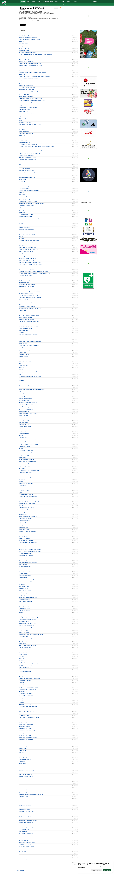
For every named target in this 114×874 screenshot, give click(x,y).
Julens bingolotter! (22, 310)
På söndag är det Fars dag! (24, 354)
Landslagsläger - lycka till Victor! (25, 680)
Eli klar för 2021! (22, 752)
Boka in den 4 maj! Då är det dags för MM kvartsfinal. (29, 617)
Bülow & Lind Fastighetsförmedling (26, 196)
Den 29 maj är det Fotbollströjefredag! (26, 48)
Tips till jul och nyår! (22, 332)
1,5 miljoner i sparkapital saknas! (25, 662)
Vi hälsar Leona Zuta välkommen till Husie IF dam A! (29, 501)
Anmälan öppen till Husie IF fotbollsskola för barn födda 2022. (31, 57)
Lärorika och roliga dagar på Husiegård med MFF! (28, 619)
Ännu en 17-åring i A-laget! (24, 632)
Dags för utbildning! (23, 343)
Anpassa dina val (81, 870)
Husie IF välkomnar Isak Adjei (24, 726)
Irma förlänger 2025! (23, 140)
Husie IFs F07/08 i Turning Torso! (25, 805)
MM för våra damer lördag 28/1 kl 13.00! (26, 474)
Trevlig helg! (21, 210)
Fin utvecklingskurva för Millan (25, 647)
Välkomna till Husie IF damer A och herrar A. (27, 499)
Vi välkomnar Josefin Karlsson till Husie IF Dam (28, 709)
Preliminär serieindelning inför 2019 (25, 824)
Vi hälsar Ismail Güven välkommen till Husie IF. (27, 284)
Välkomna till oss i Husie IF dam (25, 674)
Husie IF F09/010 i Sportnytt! (24, 789)
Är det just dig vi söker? (23, 67)
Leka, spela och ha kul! (23, 573)
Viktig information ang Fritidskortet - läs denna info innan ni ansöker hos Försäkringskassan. (36, 92)
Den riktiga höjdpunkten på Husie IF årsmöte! (27, 623)
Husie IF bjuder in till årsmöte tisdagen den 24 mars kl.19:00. (30, 65)
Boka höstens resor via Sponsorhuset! (26, 170)
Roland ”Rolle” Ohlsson (23, 129)
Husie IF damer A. (22, 312)
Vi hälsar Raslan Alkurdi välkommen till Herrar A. (28, 496)
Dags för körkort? (22, 457)
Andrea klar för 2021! (23, 748)
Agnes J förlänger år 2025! (24, 137)
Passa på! (21, 236)
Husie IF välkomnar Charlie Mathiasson (26, 733)
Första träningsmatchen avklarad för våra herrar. (28, 476)
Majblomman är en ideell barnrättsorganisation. (28, 107)
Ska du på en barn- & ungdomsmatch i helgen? (28, 52)
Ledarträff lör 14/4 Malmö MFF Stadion (26, 846)
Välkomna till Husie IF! (23, 437)
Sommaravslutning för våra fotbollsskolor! (27, 177)
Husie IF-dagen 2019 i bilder (24, 809)
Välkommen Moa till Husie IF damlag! (26, 133)
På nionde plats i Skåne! (23, 81)
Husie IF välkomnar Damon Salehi (25, 735)
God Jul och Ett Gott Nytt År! (24, 142)
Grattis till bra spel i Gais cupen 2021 (26, 685)
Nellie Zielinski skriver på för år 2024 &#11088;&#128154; (30, 308)
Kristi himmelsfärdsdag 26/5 (24, 599)
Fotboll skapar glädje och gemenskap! (26, 205)
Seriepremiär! (21, 221)
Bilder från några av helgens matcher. (26, 695)
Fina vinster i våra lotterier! (24, 536)
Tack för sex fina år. (22, 719)
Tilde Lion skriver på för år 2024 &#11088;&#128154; (29, 315)
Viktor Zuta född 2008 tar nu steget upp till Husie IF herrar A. (30, 264)
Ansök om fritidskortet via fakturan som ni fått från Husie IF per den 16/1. (33, 72)
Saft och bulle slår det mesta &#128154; (26, 319)
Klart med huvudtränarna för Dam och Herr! (27, 770)
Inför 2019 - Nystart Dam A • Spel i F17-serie (27, 827)
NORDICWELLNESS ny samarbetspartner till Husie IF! (29, 418)
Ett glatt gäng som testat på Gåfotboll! (26, 693)
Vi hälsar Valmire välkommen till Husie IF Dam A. (28, 593)
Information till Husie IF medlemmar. (26, 639)
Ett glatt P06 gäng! (22, 838)
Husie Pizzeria (21, 192)
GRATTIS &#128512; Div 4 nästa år (25, 774)
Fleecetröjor (21, 702)
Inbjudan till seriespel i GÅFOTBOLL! (31, 8)
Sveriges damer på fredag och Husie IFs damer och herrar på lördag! (32, 389)
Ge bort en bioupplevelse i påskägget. (26, 229)
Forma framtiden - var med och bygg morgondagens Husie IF (30, 91)
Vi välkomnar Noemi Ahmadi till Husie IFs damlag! (28, 720)
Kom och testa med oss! (23, 111)
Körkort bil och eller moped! (24, 446)
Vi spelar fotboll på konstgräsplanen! (26, 96)
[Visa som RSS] (60, 8)
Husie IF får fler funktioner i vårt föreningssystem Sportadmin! (30, 665)
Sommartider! (21, 41)
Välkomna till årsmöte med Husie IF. (26, 450)
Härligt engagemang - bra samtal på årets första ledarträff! (30, 262)
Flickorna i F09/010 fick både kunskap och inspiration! (29, 678)
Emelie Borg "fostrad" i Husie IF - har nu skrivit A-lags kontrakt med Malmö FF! (33, 271)
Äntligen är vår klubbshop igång (25, 704)
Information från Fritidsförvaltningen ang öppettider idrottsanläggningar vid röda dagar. (35, 54)
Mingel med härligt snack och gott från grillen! (27, 522)
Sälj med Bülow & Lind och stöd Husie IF (26, 459)
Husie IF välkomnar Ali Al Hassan (25, 728)
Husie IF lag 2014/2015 (23, 415)
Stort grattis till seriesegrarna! (24, 396)
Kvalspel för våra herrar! (23, 365)
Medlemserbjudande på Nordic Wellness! (27, 306)
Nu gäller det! (21, 367)
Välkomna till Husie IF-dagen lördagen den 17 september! (30, 549)
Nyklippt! (20, 615)
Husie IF (23, 1)
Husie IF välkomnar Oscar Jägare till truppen (27, 732)
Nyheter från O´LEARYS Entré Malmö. (26, 46)
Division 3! (21, 481)
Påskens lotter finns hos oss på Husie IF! (26, 127)
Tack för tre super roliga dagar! (25, 227)
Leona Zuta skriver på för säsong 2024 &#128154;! (28, 295)
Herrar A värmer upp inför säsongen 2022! (27, 627)
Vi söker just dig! (22, 245)
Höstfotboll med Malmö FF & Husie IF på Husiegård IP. (29, 33)
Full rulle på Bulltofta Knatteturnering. (26, 814)
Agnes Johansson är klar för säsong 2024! (27, 242)
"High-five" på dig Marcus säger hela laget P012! (28, 402)
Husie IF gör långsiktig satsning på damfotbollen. (28, 509)
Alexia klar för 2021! (23, 765)
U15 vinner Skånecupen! (23, 859)
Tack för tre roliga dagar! (23, 356)
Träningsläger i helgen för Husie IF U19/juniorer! (28, 201)
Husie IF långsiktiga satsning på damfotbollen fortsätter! (30, 341)
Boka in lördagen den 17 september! (26, 540)
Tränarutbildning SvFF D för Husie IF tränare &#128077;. (29, 240)
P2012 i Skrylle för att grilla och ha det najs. (27, 87)
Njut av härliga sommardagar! (24, 393)
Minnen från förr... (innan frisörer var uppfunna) (28, 820)
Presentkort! (21, 266)
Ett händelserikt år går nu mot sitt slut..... (26, 494)
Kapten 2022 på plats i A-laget (24, 649)
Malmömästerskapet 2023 (24, 490)
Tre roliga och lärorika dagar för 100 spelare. (27, 689)
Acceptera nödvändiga (96, 870)
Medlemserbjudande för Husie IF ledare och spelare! (29, 371)
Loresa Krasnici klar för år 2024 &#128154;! (27, 289)
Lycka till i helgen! (22, 431)
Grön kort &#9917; (22, 851)
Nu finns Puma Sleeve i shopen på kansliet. (27, 523)
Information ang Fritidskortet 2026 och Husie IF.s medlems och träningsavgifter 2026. (35, 76)
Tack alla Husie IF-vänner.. (24, 697)
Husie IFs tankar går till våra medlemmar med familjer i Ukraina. (31, 634)
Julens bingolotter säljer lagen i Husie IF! (26, 155)
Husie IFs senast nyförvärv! (24, 722)
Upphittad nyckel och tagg (24, 50)
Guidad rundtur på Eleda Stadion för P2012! (27, 183)
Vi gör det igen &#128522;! (24, 400)
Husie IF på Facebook (23, 860)
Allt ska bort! (21, 743)
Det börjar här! (21, 83)
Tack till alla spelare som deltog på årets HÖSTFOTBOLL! (30, 153)
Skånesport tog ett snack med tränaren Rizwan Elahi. (29, 477)
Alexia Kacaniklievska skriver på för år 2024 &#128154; (29, 302)
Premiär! (20, 120)
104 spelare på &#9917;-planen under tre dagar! (28, 512)
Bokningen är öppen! (23, 238)
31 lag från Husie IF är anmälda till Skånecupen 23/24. (29, 321)
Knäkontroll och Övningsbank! (24, 59)
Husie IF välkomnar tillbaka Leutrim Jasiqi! (27, 730)
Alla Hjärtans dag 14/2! (23, 256)
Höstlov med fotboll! (23, 691)
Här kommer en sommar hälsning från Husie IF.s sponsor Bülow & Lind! (32, 102)
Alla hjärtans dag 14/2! (23, 464)
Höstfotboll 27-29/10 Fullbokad (25, 94)
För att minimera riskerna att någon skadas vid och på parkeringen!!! (32, 103)
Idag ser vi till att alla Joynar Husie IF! (26, 214)
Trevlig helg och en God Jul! (24, 80)
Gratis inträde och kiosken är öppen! (26, 361)
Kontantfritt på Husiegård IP (24, 610)
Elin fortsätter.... (22, 660)
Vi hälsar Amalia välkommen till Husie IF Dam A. (28, 597)
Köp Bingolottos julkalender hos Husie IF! (27, 89)
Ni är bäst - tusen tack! (23, 336)
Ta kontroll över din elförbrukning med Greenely (28, 452)
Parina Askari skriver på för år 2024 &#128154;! (28, 288)
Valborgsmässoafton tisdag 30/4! (25, 208)
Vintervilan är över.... (22, 485)
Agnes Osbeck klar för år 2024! (25, 254)
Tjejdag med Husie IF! (23, 577)
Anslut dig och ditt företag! (24, 586)
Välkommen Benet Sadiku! (24, 282)
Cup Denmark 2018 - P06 (23, 840)
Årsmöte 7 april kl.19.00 (23, 630)
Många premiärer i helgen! (24, 621)
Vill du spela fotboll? (23, 557)
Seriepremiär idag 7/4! (23, 849)
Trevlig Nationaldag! (23, 592)
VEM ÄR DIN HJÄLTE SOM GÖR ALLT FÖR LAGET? (28, 337)
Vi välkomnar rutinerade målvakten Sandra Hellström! (29, 717)
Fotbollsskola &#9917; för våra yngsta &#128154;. (28, 444)
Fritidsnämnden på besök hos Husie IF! (26, 56)
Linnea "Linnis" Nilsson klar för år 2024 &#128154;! (28, 249)
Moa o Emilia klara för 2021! (24, 767)
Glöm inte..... (21, 382)
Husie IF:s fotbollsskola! (23, 527)
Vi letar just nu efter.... (23, 232)
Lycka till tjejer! (22, 584)
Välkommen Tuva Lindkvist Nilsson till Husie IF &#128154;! (30, 297)
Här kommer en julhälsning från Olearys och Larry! (28, 78)
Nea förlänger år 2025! (23, 138)
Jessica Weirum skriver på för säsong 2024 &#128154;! (29, 291)
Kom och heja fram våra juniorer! (25, 590)
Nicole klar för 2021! (23, 755)
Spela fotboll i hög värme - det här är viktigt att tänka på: (29, 39)
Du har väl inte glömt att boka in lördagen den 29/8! (28, 37)
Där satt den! (21, 115)
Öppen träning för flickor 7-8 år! (25, 122)
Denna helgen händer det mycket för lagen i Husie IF (29, 562)
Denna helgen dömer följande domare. (26, 417)
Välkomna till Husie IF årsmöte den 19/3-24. (27, 234)
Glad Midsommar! (22, 179)
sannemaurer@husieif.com (26, 21)
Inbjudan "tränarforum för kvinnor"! (25, 317)
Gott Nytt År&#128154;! (23, 299)
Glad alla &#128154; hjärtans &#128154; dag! (27, 247)
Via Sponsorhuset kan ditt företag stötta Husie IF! (28, 638)
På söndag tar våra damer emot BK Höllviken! (27, 159)
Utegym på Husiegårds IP (24, 43)
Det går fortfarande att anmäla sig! (25, 571)
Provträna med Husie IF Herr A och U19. (26, 507)
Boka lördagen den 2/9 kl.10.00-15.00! (26, 409)
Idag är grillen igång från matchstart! (26, 553)
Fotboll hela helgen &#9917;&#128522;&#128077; (28, 687)
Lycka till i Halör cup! (23, 595)
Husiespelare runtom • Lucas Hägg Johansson (28, 835)
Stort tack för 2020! (22, 744)
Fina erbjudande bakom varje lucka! (26, 328)
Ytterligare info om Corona (24, 792)
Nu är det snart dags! (23, 564)
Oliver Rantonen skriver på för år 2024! (26, 293)
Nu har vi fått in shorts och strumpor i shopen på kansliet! (30, 551)
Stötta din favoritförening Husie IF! (25, 601)
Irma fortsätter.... (22, 656)
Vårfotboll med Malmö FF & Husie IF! (26, 472)
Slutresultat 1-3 (22, 603)
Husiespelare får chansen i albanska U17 (27, 842)
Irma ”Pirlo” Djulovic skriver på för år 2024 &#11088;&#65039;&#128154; (32, 324)
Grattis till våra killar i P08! (24, 588)
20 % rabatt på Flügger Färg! (24, 466)
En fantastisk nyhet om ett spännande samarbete (28, 816)
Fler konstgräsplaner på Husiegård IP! (26, 32)
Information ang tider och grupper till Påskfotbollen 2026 (30, 63)
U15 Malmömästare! (23, 831)
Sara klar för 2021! (22, 763)
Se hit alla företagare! (23, 441)
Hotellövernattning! (22, 479)
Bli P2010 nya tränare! (23, 514)
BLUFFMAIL (21, 348)
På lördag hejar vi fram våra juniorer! (26, 518)
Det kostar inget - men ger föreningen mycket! (27, 350)
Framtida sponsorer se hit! (24, 385)
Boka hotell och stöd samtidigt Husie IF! (26, 625)
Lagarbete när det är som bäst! (25, 168)
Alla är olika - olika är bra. (24, 498)
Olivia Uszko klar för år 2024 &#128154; (26, 260)
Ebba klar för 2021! (22, 761)
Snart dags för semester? (24, 406)
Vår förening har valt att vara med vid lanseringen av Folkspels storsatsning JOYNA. (35, 273)
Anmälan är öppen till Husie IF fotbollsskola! (27, 645)
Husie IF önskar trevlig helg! (24, 411)
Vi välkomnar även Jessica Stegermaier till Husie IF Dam (29, 708)
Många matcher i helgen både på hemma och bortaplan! (29, 218)
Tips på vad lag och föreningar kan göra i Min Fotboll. (29, 190)
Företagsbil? (21, 372)
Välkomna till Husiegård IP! (24, 606)
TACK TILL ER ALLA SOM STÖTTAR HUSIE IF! (27, 534)
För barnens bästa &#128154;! (24, 188)
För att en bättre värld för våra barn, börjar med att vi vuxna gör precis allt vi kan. (34, 150)
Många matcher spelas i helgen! (25, 407)
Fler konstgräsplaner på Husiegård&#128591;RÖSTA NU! (30, 376)
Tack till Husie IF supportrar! (24, 109)
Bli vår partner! (21, 547)
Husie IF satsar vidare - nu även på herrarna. (27, 503)
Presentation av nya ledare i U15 (25, 844)
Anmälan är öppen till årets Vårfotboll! (26, 251)
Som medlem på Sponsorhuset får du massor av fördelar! (30, 124)
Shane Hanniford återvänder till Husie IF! (26, 269)
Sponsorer (68, 1)
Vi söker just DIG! (22, 468)
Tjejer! (20, 391)
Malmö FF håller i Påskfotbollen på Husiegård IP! (28, 68)
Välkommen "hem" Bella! (23, 330)
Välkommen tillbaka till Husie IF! (25, 671)
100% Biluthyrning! (22, 105)
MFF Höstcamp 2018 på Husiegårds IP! (26, 833)
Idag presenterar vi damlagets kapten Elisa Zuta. (28, 144)
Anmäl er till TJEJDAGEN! (23, 582)
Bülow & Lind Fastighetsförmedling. (26, 35)
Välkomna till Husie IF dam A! (24, 569)
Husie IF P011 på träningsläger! (25, 529)
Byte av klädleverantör (23, 148)
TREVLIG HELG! (22, 181)
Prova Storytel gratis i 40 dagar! (25, 575)
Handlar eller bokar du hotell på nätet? (26, 483)
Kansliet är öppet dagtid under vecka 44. (26, 359)
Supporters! (21, 612)
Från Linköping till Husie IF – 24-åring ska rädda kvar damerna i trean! (32, 100)
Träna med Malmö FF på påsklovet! (25, 463)
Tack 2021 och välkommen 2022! (25, 667)
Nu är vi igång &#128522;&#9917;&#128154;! (27, 429)
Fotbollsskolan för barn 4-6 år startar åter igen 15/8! (29, 470)
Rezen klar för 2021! (23, 757)
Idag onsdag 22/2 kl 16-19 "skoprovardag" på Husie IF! (29, 453)
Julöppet (20, 669)
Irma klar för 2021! (22, 750)
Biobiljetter (21, 448)
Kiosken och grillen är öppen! (24, 608)
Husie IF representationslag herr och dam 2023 (28, 413)
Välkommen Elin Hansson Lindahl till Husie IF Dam (28, 706)
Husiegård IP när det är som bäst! (25, 604)
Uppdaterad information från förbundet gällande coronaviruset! (31, 794)
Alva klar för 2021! (22, 754)
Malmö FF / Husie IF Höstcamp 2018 (26, 822)
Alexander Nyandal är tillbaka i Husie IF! (26, 267)
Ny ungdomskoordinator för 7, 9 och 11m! (27, 776)
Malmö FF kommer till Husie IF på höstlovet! (27, 531)
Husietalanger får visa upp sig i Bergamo (27, 811)
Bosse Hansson (22, 442)
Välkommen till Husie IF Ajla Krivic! (25, 243)
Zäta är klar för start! (23, 641)
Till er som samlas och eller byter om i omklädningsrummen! (30, 98)
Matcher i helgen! (22, 525)
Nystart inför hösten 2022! (24, 568)
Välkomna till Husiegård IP (24, 424)
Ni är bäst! (21, 505)
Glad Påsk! (21, 435)
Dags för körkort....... (23, 212)
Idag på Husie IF (22, 428)
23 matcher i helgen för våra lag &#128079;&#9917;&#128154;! (31, 186)
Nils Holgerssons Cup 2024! (24, 253)
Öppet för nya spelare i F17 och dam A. (26, 684)
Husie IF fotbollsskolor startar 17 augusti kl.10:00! (28, 173)
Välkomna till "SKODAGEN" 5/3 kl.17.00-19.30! (27, 258)
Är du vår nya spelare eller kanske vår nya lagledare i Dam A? (30, 439)
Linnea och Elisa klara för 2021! (25, 759)
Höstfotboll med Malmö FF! (24, 538)
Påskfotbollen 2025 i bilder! (24, 116)
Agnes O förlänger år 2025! (24, 131)
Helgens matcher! (22, 207)
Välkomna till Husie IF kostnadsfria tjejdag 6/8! (28, 579)
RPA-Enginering (22, 194)
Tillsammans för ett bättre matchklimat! (26, 113)
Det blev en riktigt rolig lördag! (24, 566)
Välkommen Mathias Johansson (25, 825)
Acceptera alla (107, 870)
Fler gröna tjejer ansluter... (24, 652)
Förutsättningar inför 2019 (24, 829)
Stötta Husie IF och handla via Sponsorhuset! (27, 157)
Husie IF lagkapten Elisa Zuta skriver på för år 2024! (28, 326)
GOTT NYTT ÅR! (22, 74)
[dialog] (95, 867)
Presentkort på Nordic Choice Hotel (25, 426)
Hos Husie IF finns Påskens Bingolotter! (26, 231)
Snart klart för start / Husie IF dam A (26, 673)
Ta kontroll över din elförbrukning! (25, 216)
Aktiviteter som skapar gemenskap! (26, 404)
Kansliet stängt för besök (24, 715)
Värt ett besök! (22, 544)
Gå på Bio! (21, 369)
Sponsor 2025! (22, 126)
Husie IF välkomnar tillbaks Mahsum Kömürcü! (28, 737)
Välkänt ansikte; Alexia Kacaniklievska (26, 650)
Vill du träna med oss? (23, 383)
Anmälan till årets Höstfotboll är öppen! (26, 162)
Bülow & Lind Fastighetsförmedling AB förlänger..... (28, 334)
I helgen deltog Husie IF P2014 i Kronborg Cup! (28, 172)
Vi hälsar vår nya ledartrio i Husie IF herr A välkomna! (29, 345)
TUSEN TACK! (21, 682)
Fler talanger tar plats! (23, 654)
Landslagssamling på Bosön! (24, 347)
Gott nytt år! (21, 492)
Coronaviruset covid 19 (23, 796)
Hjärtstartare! (21, 70)
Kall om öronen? (22, 676)
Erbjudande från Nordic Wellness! (25, 277)
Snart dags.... (21, 380)
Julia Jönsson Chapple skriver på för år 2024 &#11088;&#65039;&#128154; (33, 323)
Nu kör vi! (21, 223)
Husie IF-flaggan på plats (24, 698)
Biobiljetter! (21, 363)
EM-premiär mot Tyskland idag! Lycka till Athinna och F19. (30, 580)
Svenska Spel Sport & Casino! (24, 614)
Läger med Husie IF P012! (24, 420)
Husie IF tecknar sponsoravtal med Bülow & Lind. (28, 516)
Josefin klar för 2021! (23, 746)
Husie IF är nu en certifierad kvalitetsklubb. (27, 45)
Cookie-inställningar (20, 870)
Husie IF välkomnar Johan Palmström (26, 724)
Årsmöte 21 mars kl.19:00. (24, 455)
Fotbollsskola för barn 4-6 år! (24, 280)
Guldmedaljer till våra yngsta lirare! (25, 398)
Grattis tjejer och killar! (23, 358)
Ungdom (33, 1)
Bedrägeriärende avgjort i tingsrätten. (26, 85)
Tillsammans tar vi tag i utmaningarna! (26, 278)
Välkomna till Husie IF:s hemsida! (25, 275)
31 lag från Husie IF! (23, 487)
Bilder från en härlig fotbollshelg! (25, 558)
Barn (39, 1)
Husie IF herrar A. (22, 313)
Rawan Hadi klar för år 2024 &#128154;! (26, 286)
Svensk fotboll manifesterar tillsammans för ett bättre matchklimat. (31, 203)
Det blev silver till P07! (23, 560)
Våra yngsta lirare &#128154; (24, 520)
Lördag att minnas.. (22, 700)
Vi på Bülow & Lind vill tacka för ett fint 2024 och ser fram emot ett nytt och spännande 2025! (36, 146)
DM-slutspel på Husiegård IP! (24, 199)
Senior (28, 1)
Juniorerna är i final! (22, 488)
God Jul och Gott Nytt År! (23, 304)
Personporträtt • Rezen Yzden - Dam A (26, 813)
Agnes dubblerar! (22, 643)
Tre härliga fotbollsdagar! (24, 433)
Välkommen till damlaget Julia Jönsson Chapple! (28, 542)
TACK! (20, 151)
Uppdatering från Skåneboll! (24, 790)
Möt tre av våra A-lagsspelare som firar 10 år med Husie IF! (30, 663)
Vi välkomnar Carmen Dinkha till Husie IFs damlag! (28, 711)
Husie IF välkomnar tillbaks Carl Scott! (26, 739)
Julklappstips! (21, 339)
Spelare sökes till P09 (23, 778)
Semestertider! (22, 394)
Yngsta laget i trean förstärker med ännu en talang (28, 628)
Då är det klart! (22, 658)
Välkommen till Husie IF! (23, 636)
